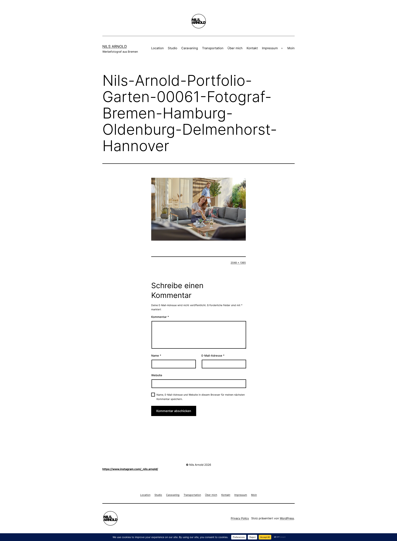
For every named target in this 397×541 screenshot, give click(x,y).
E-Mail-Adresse (212, 355)
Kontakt (252, 48)
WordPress (287, 518)
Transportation (212, 48)
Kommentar (160, 316)
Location (157, 48)
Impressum (270, 48)
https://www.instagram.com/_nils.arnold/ (130, 469)
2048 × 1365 (238, 262)
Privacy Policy (240, 518)
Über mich (235, 48)
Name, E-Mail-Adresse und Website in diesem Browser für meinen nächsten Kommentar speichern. (200, 396)
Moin (291, 48)
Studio (172, 48)
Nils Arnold (114, 46)
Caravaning (189, 48)
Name (156, 355)
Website (156, 375)
